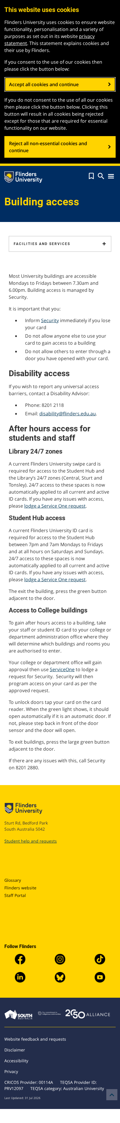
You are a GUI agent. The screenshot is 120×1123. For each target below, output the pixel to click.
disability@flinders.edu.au (67, 413)
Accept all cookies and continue (44, 84)
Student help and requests (30, 841)
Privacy (11, 1071)
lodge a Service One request (55, 506)
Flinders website (20, 888)
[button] (91, 176)
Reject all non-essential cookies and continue (48, 147)
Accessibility (16, 1060)
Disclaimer (14, 1050)
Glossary (12, 880)
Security (50, 320)
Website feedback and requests (35, 1039)
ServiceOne (62, 669)
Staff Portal (15, 895)
